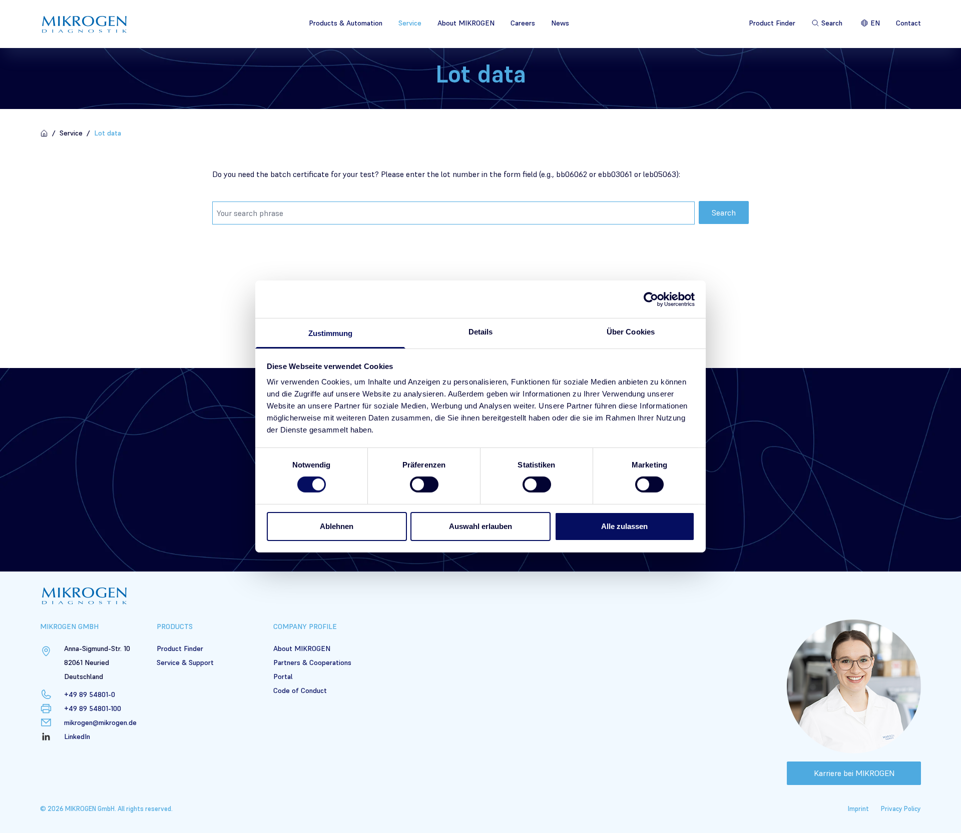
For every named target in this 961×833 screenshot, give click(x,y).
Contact (908, 23)
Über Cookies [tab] (631, 332)
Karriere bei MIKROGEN (854, 773)
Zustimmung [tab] (330, 333)
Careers (523, 23)
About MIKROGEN (466, 23)
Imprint (858, 808)
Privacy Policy (901, 808)
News (560, 23)
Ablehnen (336, 526)
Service (409, 23)
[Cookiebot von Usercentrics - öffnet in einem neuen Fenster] (651, 299)
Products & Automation (345, 23)
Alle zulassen (624, 526)
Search (724, 213)
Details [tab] (480, 332)
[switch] (424, 484)
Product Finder (772, 23)
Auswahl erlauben (480, 526)
